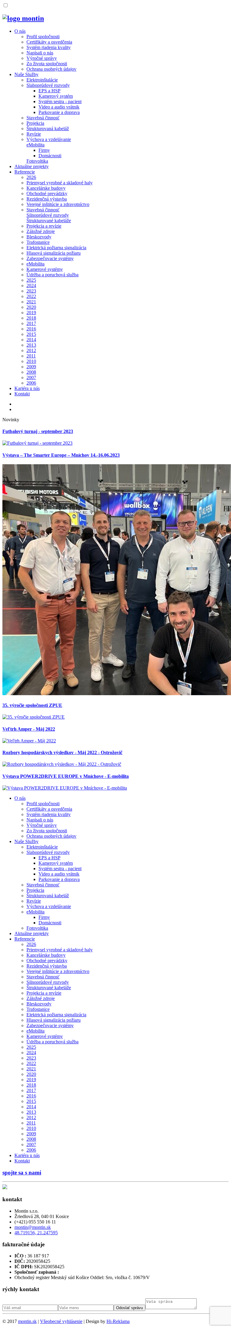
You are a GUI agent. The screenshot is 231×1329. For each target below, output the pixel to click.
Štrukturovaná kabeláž (47, 128)
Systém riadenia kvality (48, 47)
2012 (31, 350)
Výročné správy (41, 58)
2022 (31, 296)
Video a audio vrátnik (58, 106)
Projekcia (35, 123)
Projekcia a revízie (43, 226)
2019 (31, 312)
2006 (31, 382)
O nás (20, 31)
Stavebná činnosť (43, 117)
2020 (31, 307)
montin (27, 1321)
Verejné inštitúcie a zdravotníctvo (57, 204)
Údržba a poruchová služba (52, 274)
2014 (31, 339)
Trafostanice (38, 242)
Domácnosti (49, 155)
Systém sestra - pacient (60, 101)
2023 (31, 290)
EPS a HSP (49, 90)
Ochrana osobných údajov (51, 69)
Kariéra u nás (27, 388)
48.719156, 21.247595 (36, 1232)
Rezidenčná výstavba (46, 198)
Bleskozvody (38, 236)
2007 (31, 377)
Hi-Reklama (118, 1321)
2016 (31, 328)
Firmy (44, 150)
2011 (31, 355)
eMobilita (35, 144)
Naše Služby (26, 74)
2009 (31, 366)
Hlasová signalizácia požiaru (53, 253)
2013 (31, 345)
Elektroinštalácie (42, 79)
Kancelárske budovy (46, 188)
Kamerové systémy (44, 269)
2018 (31, 318)
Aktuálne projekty (31, 166)
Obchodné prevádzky (46, 193)
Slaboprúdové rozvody (48, 85)
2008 (31, 372)
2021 (31, 301)
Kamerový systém (55, 96)
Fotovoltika (37, 161)
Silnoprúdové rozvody (47, 215)
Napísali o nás (39, 52)
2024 (31, 285)
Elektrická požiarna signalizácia (56, 247)
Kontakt (22, 393)
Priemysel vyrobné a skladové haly (59, 182)
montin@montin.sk (32, 1227)
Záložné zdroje (40, 231)
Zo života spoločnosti (46, 63)
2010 (31, 361)
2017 (31, 323)
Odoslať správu (129, 1308)
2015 (31, 334)
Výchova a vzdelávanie (48, 139)
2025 (31, 280)
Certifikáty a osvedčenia (49, 42)
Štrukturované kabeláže (48, 220)
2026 (31, 177)
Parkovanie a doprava (59, 112)
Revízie (33, 134)
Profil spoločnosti (43, 36)
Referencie (24, 171)
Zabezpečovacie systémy (50, 258)
